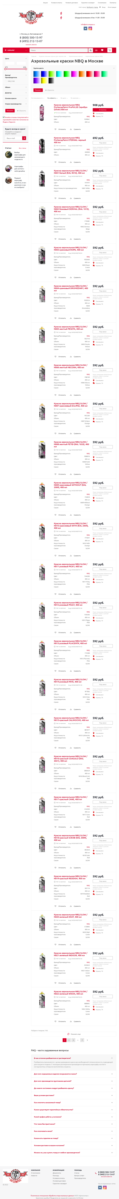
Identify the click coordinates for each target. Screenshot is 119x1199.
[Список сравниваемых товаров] (96, 51)
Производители (80, 1178)
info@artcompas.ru (88, 24)
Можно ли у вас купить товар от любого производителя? (57, 1152)
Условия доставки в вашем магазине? (49, 1145)
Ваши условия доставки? (44, 1095)
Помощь (78, 1170)
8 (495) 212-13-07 (31, 41)
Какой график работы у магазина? (47, 1117)
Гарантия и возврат (87, 3)
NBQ (88, 116)
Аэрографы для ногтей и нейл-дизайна (19, 168)
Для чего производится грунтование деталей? (52, 1081)
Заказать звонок (31, 44)
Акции (45, 3)
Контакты (113, 3)
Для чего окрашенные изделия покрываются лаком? (55, 1074)
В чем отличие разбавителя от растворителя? (52, 1058)
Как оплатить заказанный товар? (47, 1102)
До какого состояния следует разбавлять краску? (54, 1088)
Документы (57, 1173)
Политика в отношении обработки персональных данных (52, 1195)
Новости (34, 1175)
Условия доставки (72, 3)
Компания (35, 1170)
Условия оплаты (56, 3)
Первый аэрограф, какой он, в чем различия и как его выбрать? (20, 182)
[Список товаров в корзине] (110, 52)
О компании (102, 3)
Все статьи (22, 148)
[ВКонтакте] (85, 28)
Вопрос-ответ (79, 1175)
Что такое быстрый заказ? (44, 1124)
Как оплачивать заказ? (43, 1131)
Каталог (11, 50)
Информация (58, 1170)
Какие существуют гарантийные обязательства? (53, 1110)
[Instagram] (90, 28)
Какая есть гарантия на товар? (46, 1138)
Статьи (76, 1173)
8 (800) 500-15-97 (31, 37)
